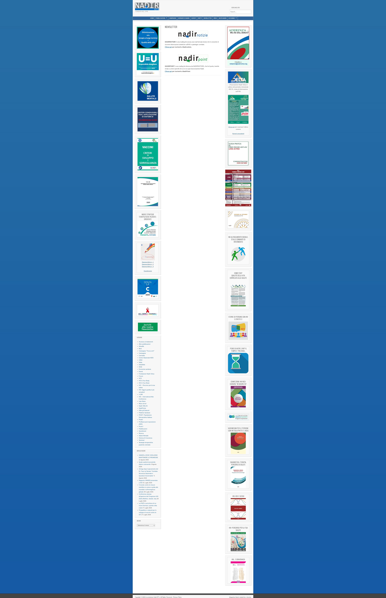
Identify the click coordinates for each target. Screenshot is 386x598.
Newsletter (208, 18)
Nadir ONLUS (143, 406)
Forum (141, 376)
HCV (140, 378)
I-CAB (141, 394)
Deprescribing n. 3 (148, 266)
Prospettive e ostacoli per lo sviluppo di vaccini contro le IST (147, 512)
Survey (193, 18)
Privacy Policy (177, 597)
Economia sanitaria (145, 369)
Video (215, 18)
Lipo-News (142, 401)
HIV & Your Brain (144, 383)
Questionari (142, 431)
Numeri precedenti (238, 133)
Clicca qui (168, 47)
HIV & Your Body (144, 380)
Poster (141, 419)
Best (140, 348)
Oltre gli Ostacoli (144, 410)
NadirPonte (142, 408)
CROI (140, 360)
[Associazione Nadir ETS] (147, 5)
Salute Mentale (143, 435)
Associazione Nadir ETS (152, 597)
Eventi (141, 371)
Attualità (141, 346)
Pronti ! (141, 426)
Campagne (172, 18)
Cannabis (142, 355)
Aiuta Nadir (222, 18)
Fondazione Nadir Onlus (146, 374)
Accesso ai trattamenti (146, 342)
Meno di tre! (142, 403)
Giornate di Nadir (183, 18)
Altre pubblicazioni (144, 344)
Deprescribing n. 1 (148, 262)
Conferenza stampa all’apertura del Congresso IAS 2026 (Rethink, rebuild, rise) (148, 496)
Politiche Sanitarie (144, 413)
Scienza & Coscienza (145, 438)
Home (152, 18)
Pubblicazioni (160, 18)
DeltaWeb (142, 364)
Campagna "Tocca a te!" (146, 351)
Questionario (148, 271)
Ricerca (141, 433)
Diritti (200, 18)
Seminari (141, 440)
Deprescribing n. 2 (148, 264)
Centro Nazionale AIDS (146, 358)
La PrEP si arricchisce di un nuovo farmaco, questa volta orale (148, 506)
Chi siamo (231, 18)
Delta (140, 362)
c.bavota (248, 597)
